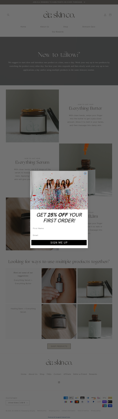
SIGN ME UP (59, 242)
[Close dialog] (85, 173)
